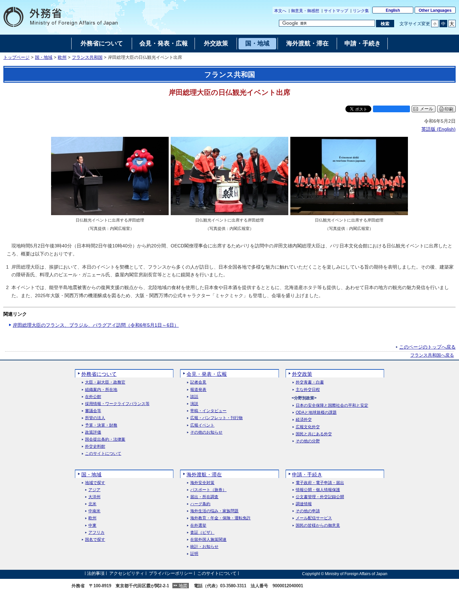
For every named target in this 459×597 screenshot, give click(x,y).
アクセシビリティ (126, 573)
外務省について (99, 374)
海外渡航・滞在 (204, 474)
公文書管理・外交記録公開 (320, 497)
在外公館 (93, 397)
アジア (94, 490)
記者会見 (198, 382)
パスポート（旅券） (208, 490)
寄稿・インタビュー (208, 411)
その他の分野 (308, 441)
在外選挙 (198, 525)
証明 (194, 554)
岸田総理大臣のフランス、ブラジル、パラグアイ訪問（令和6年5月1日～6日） (96, 325)
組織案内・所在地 (101, 390)
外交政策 (302, 374)
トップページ (16, 57)
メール (426, 109)
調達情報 (304, 504)
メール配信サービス (314, 518)
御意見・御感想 (305, 10)
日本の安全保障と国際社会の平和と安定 (332, 405)
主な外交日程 (308, 390)
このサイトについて (103, 453)
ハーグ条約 (200, 504)
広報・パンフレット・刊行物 (216, 418)
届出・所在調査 (204, 497)
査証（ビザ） (202, 532)
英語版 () (438, 129)
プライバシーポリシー (171, 573)
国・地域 (43, 57)
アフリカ (96, 532)
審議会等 (93, 411)
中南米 (94, 511)
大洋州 (94, 497)
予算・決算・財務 (101, 425)
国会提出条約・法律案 (105, 439)
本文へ (280, 10)
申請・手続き (307, 474)
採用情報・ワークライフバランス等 (117, 404)
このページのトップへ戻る (427, 347)
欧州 (62, 57)
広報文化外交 (308, 427)
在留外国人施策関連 (208, 540)
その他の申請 (308, 511)
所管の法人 (95, 418)
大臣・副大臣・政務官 (105, 382)
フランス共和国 (87, 57)
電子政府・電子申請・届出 (320, 483)
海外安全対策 (202, 483)
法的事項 (96, 573)
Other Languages (435, 10)
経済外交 (304, 419)
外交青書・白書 (310, 382)
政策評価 (93, 432)
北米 (92, 504)
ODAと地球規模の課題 (316, 412)
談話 (194, 397)
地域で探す (95, 483)
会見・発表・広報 (206, 374)
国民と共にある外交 (314, 434)
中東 (92, 525)
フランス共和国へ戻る (432, 355)
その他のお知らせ (206, 432)
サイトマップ (336, 10)
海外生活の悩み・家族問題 (214, 511)
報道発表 (198, 390)
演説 (194, 404)
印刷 (449, 109)
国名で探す (95, 540)
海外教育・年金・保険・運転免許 (220, 518)
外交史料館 (95, 446)
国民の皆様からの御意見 (318, 525)
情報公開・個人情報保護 (318, 490)
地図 (183, 585)
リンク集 (361, 10)
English (393, 10)
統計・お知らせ (204, 547)
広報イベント (202, 425)
